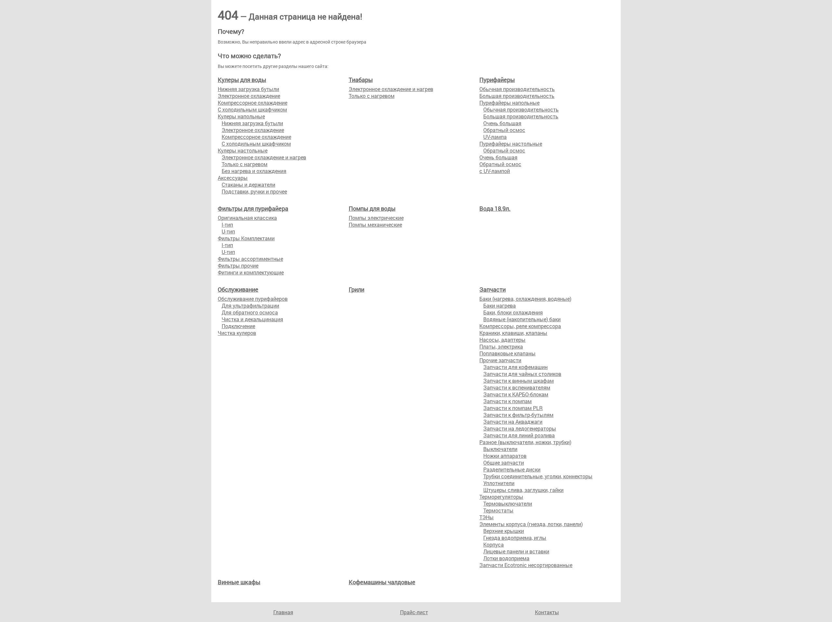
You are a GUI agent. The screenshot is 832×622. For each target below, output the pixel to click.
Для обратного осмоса (250, 312)
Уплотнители (498, 483)
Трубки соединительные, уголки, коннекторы (537, 476)
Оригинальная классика (247, 217)
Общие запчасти (503, 462)
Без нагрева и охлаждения (254, 170)
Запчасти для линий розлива (519, 435)
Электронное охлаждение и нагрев (264, 157)
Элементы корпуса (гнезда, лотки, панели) (531, 524)
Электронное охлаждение (249, 95)
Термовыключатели (507, 503)
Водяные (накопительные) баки (522, 319)
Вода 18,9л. (495, 208)
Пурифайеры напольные (509, 102)
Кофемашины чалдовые (382, 582)
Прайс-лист (414, 612)
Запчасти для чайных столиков (522, 373)
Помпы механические (375, 224)
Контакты (547, 612)
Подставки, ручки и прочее (254, 191)
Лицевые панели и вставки (516, 551)
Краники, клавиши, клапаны (513, 332)
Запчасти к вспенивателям (516, 387)
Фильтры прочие (238, 265)
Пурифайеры (497, 80)
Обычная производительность (517, 89)
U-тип (228, 231)
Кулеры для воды (242, 80)
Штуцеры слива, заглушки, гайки (523, 489)
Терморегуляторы (501, 496)
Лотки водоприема (506, 558)
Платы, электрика (501, 346)
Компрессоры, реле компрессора (520, 326)
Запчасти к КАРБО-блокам (515, 394)
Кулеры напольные (241, 116)
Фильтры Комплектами (246, 238)
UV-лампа (495, 136)
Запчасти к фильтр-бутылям (518, 414)
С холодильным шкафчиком (252, 109)
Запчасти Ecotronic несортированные (525, 565)
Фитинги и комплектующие (251, 272)
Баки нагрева (499, 305)
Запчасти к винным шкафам (518, 380)
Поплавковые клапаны (507, 353)
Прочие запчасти (500, 360)
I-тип (227, 224)
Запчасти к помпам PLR (513, 407)
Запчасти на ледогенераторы (519, 428)
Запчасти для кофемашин (515, 367)
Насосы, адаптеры (502, 339)
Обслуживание (238, 289)
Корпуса (493, 544)
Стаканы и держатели (248, 184)
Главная (283, 612)
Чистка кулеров (237, 332)
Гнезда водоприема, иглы (514, 537)
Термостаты (498, 510)
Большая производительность (516, 95)
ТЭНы (486, 517)
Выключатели (500, 448)
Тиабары (361, 80)
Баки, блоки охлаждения (513, 312)
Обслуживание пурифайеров (253, 298)
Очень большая (502, 123)
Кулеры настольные (242, 150)
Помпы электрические (376, 217)
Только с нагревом (244, 164)
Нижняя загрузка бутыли (248, 89)
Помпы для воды (372, 208)
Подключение (238, 326)
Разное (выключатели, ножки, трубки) (525, 442)
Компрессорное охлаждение (252, 102)
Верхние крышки (503, 530)
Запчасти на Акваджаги (512, 421)
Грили (356, 289)
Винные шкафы (239, 582)
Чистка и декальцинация (252, 319)
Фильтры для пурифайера (253, 208)
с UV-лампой (494, 170)
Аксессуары (233, 177)
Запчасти (492, 289)
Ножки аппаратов (504, 455)
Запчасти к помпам (507, 401)
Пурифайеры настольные (510, 143)
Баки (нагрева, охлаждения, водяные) (525, 298)
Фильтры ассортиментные (250, 258)
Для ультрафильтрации (250, 305)
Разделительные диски (511, 469)
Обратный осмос (504, 129)
